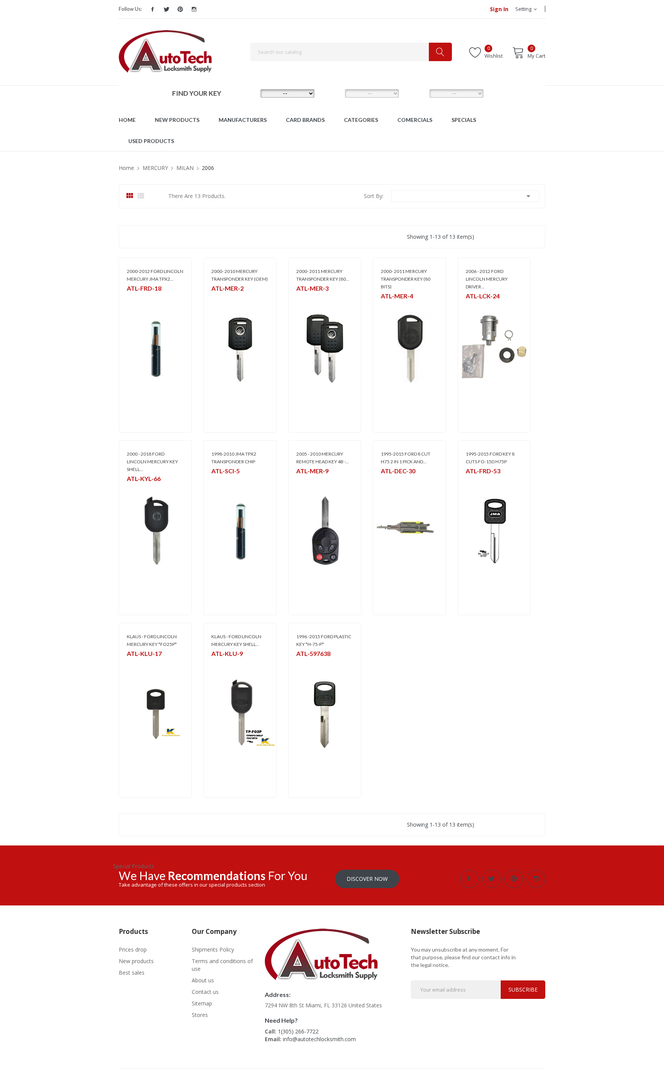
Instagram (194, 9)
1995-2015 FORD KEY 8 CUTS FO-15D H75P (490, 457)
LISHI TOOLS (394, 481)
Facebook (152, 9)
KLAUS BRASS (141, 663)
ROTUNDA (307, 481)
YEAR (417, 93)
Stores (200, 1014)
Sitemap (202, 1003)
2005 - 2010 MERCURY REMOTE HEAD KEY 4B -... (322, 457)
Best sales (131, 972)
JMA (131, 298)
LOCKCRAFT (478, 306)
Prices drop (133, 949)
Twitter (166, 9)
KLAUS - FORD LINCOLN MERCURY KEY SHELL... (236, 640)
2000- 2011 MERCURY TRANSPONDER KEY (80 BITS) (405, 279)
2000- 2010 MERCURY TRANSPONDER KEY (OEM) (239, 275)
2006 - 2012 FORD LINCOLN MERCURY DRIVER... (487, 279)
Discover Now (367, 878)
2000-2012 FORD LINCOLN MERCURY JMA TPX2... (155, 275)
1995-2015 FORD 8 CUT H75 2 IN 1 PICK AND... (405, 457)
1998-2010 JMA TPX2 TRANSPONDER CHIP (233, 457)
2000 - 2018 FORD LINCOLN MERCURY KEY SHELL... (152, 461)
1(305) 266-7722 (298, 1031)
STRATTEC (222, 298)
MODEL (334, 93)
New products (136, 961)
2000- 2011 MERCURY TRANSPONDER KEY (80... (322, 275)
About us (203, 980)
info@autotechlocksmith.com (319, 1039)
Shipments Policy (213, 949)
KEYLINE (135, 488)
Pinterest (180, 9)
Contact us (205, 991)
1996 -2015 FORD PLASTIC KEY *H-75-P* (323, 640)
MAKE (249, 93)
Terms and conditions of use (222, 964)
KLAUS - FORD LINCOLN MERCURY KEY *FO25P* (152, 640)
